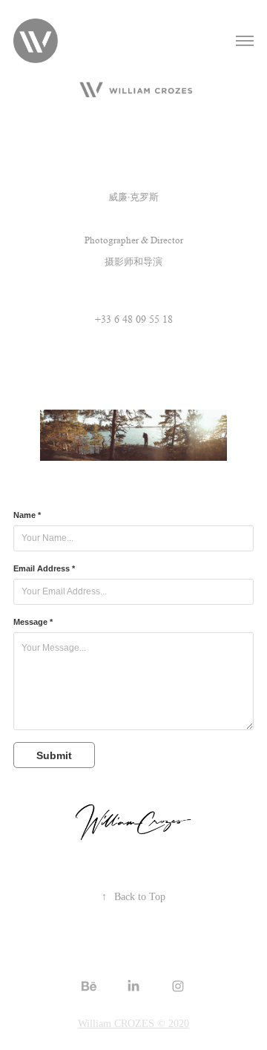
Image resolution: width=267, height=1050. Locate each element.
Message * (33, 621)
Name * (27, 515)
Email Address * (44, 568)
